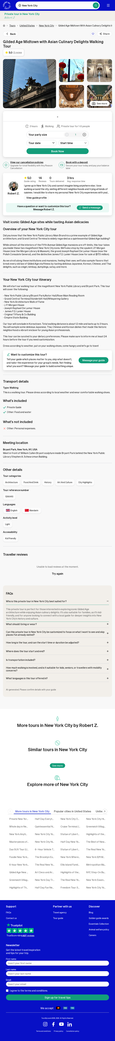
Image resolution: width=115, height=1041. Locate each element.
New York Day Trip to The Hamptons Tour (45, 879)
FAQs (8, 912)
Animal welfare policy (99, 929)
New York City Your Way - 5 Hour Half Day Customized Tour (45, 834)
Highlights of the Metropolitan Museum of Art (96, 834)
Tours (12, 25)
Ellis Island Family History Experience (71, 864)
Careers (92, 935)
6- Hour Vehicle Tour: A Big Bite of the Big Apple (45, 849)
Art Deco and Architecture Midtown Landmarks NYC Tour (45, 872)
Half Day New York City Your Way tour (71, 841)
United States (27, 25)
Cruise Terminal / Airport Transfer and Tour (71, 826)
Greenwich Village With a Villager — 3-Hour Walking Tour (19, 879)
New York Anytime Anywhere (19, 834)
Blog (91, 912)
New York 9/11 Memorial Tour (96, 857)
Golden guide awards (99, 918)
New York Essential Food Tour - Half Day (96, 879)
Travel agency (59, 912)
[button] (29, 83)
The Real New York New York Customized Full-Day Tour (96, 849)
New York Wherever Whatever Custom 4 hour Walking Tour (71, 857)
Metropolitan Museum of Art (96, 864)
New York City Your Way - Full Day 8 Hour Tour (96, 887)
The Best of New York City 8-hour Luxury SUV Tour (96, 841)
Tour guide (58, 918)
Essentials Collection (99, 923)
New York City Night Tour (45, 841)
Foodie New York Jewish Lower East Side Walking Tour (19, 857)
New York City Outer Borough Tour (71, 818)
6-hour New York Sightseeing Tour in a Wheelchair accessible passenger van (19, 864)
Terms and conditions (43, 1031)
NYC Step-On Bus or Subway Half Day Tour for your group (96, 872)
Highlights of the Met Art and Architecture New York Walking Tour (71, 872)
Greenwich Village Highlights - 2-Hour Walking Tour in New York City (96, 826)
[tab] (32, 811)
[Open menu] (108, 5)
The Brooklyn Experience (45, 857)
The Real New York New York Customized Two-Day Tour (71, 879)
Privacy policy (58, 1031)
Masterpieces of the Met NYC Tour (19, 841)
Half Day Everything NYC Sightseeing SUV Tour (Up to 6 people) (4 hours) (45, 818)
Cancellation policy (72, 1031)
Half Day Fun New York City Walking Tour (45, 887)
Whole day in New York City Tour (19, 826)
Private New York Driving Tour (19, 818)
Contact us (11, 918)
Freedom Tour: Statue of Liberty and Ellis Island (71, 887)
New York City (46, 25)
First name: (11, 959)
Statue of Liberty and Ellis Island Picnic (71, 849)
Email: (8, 979)
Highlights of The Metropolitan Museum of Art (19, 887)
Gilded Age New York (19, 872)
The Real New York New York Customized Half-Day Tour (45, 864)
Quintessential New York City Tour (45, 826)
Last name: (11, 969)
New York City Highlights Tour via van (96, 818)
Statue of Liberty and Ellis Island (71, 834)
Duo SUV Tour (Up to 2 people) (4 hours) (19, 849)
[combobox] (73, 143)
